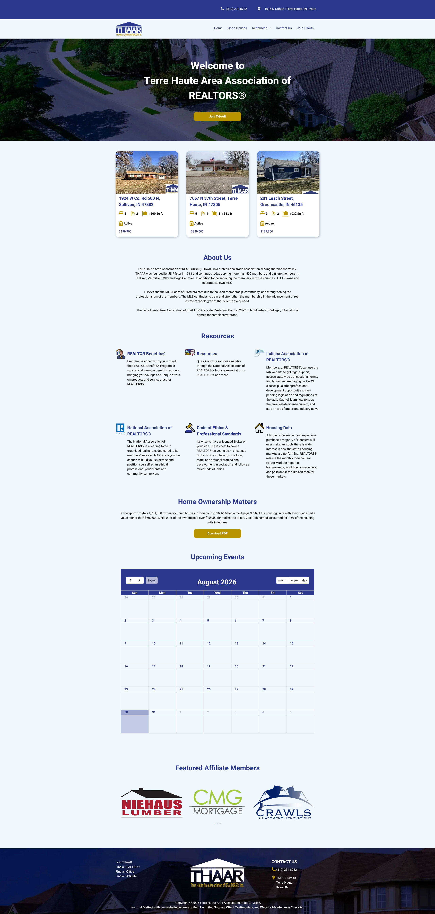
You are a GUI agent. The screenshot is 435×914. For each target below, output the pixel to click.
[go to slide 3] (220, 823)
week (294, 580)
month (282, 580)
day (304, 580)
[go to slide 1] (214, 823)
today (152, 580)
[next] (139, 580)
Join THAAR (124, 862)
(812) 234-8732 (286, 869)
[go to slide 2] (217, 823)
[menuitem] (218, 28)
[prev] (130, 580)
